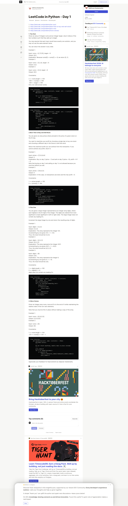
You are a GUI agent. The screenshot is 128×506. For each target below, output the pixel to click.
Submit (34, 428)
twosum (31, 20)
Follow (96, 11)
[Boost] (21, 52)
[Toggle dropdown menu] (78, 366)
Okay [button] (25, 503)
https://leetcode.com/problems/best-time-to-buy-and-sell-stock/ (50, 26)
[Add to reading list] (21, 48)
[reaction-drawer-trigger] (21, 37)
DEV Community (98, 23)
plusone (37, 20)
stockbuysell (52, 20)
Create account (103, 2)
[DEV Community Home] (20, 2)
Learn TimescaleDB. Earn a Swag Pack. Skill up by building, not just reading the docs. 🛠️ (53, 465)
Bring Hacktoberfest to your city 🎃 (46, 399)
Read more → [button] (89, 81)
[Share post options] (21, 57)
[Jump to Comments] (21, 42)
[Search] (25, 2)
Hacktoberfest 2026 (90, 72)
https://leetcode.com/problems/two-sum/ (43, 24)
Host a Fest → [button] (33, 410)
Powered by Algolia (63, 1)
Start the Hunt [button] (33, 481)
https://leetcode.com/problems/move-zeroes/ (44, 30)
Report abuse (58, 432)
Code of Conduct (49, 432)
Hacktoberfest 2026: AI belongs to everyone (94, 64)
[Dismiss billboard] (110, 485)
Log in (95, 2)
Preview (41, 428)
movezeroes (44, 20)
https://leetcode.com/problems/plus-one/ (43, 28)
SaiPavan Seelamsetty (38, 7)
